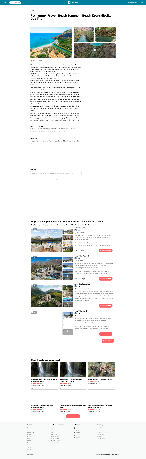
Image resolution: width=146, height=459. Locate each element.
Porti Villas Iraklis (81, 311)
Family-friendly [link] (63, 129)
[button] (110, 23)
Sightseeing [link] (51, 132)
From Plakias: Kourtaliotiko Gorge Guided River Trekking (71, 380)
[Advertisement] (73, 202)
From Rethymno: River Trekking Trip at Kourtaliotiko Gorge (44, 380)
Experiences (36, 11)
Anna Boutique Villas (82, 284)
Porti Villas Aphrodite (82, 256)
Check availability (105, 251)
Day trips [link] (53, 129)
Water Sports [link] (61, 132)
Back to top (30, 455)
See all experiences (73, 416)
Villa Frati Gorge (80, 228)
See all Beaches (107, 340)
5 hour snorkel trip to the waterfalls (100, 380)
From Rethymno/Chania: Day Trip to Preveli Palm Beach (100, 406)
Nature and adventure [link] (38, 132)
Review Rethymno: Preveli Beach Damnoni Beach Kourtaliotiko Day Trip (53, 173)
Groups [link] (73, 129)
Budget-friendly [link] (43, 129)
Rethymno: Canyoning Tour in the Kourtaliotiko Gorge (42, 406)
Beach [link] (33, 129)
